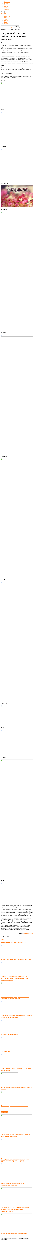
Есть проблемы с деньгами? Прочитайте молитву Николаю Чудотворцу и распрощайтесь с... (15, 1209)
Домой (2, 27)
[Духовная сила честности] (9, 1031)
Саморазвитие (15, 27)
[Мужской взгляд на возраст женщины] (16, 1230)
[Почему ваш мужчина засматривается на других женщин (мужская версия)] (16, 1156)
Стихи (5, 7)
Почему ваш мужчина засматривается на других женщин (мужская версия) (15, 1160)
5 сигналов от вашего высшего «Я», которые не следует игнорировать (16, 1016)
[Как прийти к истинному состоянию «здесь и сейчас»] (9, 1084)
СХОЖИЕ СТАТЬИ (6, 942)
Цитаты (6, 3)
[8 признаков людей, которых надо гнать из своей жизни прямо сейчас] (16, 1131)
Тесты (5, 4)
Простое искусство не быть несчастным (14, 1106)
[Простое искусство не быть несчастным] (9, 1102)
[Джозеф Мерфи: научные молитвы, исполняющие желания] (16, 1180)
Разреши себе (5, 1051)
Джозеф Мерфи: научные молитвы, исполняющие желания (13, 1184)
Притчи (6, 6)
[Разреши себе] (9, 1048)
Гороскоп (6, 9)
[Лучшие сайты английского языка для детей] (9, 956)
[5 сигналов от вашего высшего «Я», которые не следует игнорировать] (9, 1012)
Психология (7, 2)
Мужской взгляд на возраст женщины (14, 1233)
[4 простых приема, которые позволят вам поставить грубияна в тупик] (9, 993)
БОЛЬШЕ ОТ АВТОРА (19, 942)
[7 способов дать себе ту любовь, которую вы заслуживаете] (9, 1065)
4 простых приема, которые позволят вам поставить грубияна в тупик (15, 997)
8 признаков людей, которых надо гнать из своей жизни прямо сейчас (15, 1135)
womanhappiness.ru (28, 933)
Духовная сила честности (9, 1034)
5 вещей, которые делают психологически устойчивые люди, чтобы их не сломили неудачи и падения (15, 978)
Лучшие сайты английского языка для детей (16, 959)
